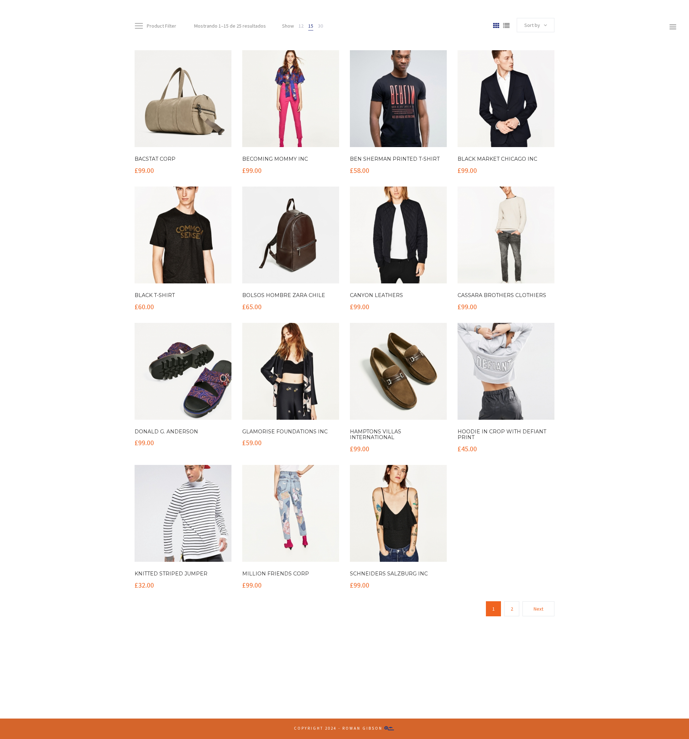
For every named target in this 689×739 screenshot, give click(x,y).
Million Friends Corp (275, 573)
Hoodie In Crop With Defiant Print (502, 434)
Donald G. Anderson (166, 431)
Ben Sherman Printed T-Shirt (395, 159)
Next (538, 609)
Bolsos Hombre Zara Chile (283, 295)
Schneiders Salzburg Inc (389, 573)
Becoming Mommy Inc (275, 159)
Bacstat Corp (155, 159)
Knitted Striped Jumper (171, 573)
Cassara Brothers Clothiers (502, 295)
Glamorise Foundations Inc (285, 431)
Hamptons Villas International (375, 434)
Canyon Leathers (376, 295)
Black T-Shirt (155, 295)
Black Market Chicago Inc (497, 159)
